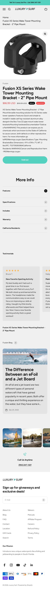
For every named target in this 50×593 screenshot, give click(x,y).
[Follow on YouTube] (18, 565)
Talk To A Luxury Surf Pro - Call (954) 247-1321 (25, 2)
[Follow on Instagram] (11, 565)
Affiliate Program (35, 519)
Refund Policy (33, 528)
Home (6, 17)
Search (6, 538)
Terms (30, 538)
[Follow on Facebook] (4, 565)
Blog (4, 515)
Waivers (31, 510)
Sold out (25, 160)
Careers (31, 524)
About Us (6, 510)
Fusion (5, 83)
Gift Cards (7, 533)
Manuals (31, 515)
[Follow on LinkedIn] (31, 565)
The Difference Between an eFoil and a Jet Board (21, 374)
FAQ (4, 519)
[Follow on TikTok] (25, 565)
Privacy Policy (33, 533)
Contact (6, 524)
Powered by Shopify (25, 585)
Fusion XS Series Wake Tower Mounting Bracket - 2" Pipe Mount (21, 23)
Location (6, 528)
